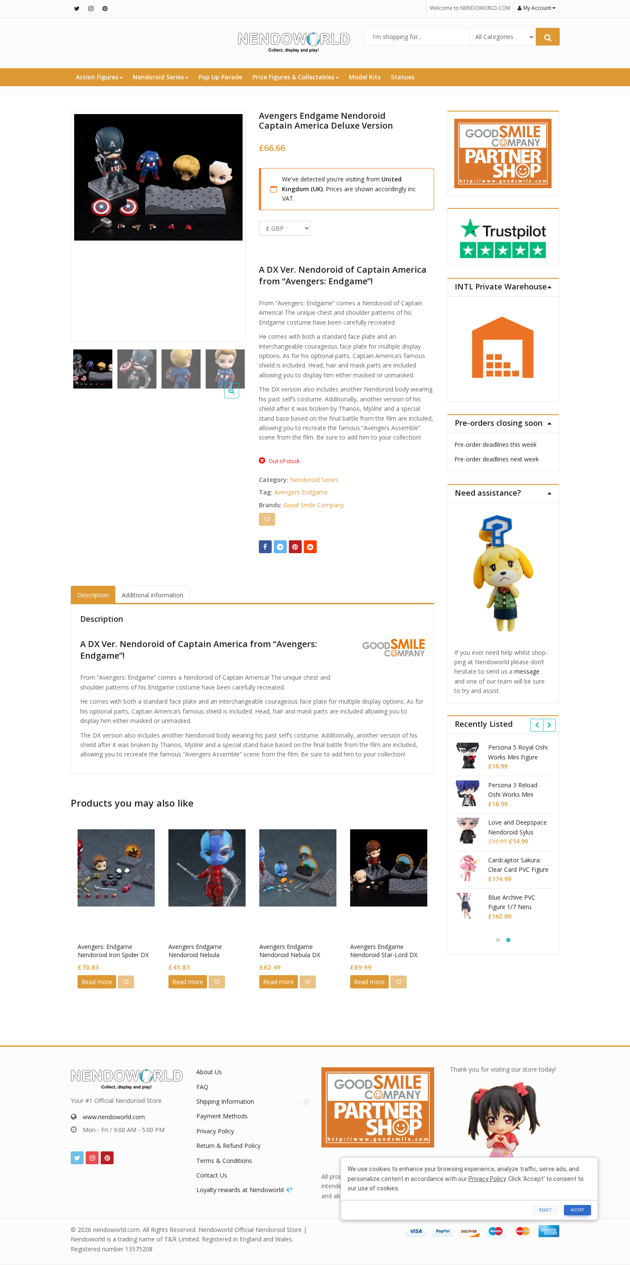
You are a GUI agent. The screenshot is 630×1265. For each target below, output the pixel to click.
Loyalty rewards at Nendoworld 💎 (244, 1190)
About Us (209, 1072)
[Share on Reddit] (310, 546)
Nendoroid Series (159, 77)
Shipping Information (225, 1101)
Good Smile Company (313, 505)
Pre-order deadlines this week (495, 444)
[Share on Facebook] (265, 546)
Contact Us (211, 1175)
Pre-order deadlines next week (496, 459)
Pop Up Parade (220, 77)
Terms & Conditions (224, 1161)
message (527, 671)
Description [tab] (93, 595)
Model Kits (365, 77)
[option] (158, 177)
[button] (238, 397)
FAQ (202, 1087)
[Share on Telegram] (280, 546)
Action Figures (98, 77)
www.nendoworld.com (114, 1117)
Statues (402, 77)
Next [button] (230, 224)
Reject (545, 1210)
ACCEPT (577, 1210)
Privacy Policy (215, 1131)
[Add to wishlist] (267, 519)
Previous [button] (86, 224)
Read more (96, 982)
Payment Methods (222, 1116)
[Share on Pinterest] (295, 546)
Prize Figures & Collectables (294, 77)
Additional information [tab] (152, 595)
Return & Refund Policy (228, 1146)
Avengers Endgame (301, 492)
